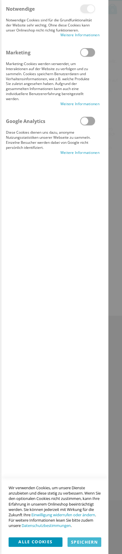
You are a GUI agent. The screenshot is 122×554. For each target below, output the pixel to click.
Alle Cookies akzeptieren (35, 543)
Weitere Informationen (79, 35)
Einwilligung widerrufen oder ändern (63, 514)
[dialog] (54, 277)
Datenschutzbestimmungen (46, 525)
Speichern (84, 542)
